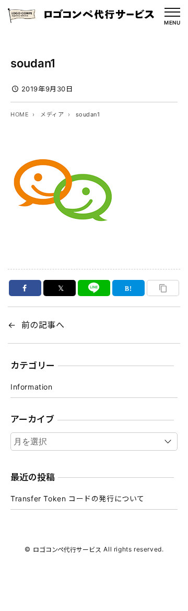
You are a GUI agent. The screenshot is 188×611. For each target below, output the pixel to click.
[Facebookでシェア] (25, 288)
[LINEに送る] (94, 288)
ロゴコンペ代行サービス (67, 550)
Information (31, 386)
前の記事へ (43, 325)
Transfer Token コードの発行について (77, 498)
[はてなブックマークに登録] (128, 288)
